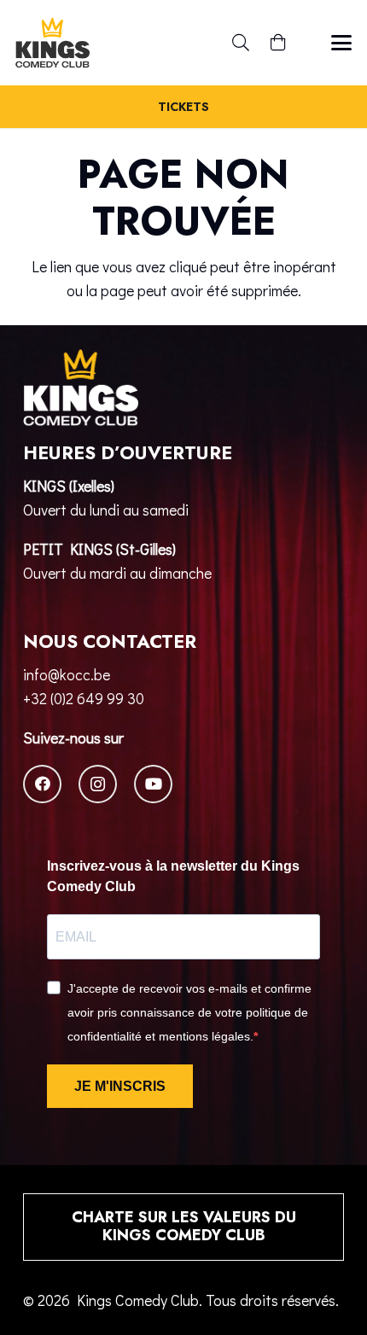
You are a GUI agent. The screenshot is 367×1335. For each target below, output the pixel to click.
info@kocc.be (66, 674)
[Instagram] (98, 784)
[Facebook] (42, 784)
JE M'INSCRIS (120, 1086)
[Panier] (278, 42)
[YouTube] (153, 784)
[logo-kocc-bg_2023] (52, 42)
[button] (240, 42)
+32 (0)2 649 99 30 (83, 698)
